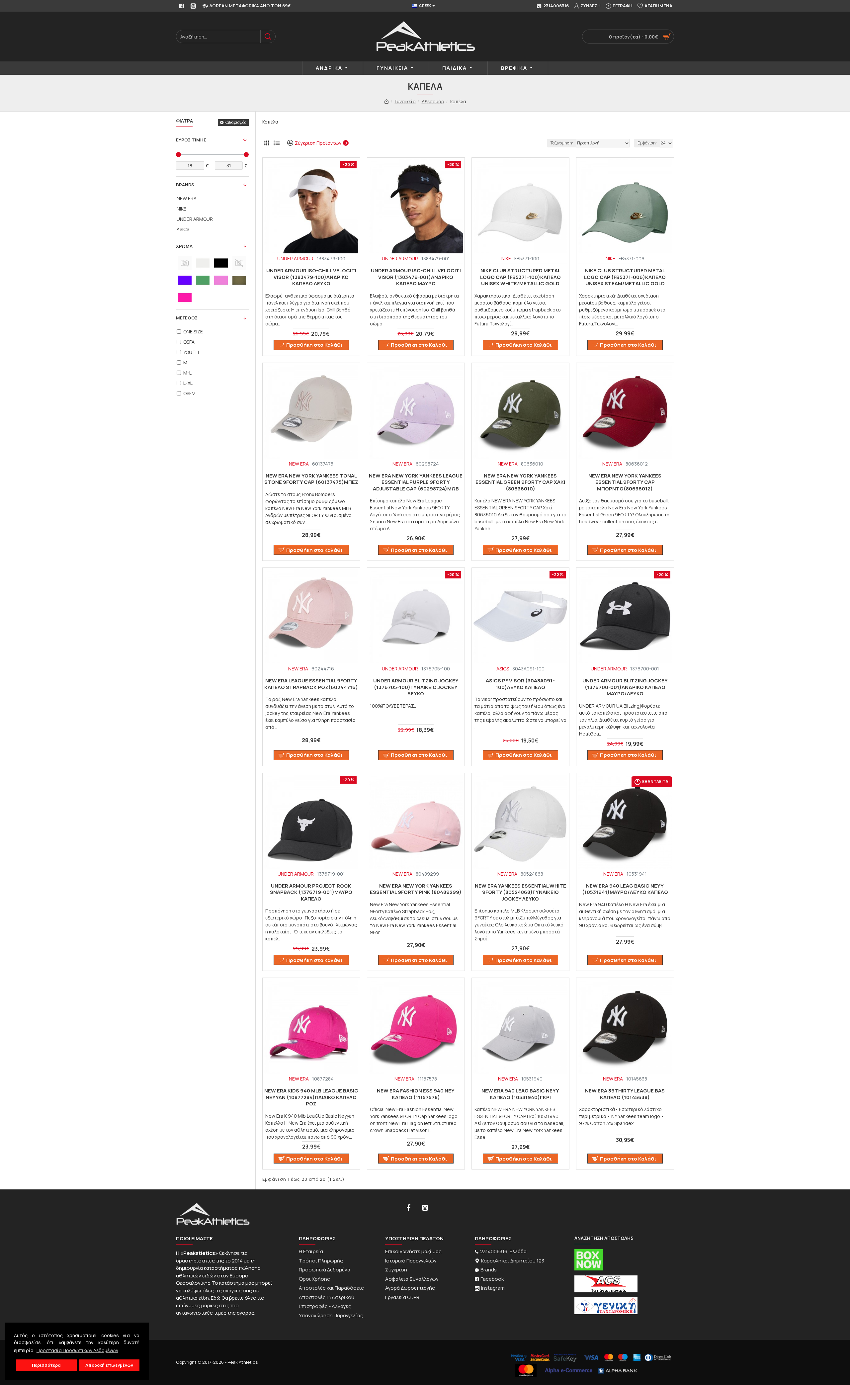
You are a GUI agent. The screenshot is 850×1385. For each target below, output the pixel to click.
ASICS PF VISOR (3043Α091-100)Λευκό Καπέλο (520, 683)
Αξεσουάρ (433, 101)
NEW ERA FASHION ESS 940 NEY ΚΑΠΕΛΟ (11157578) (416, 1093)
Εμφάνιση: (647, 143)
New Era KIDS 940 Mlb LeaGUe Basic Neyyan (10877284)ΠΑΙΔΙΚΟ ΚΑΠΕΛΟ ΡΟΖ (311, 1097)
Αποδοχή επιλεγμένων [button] (109, 1365)
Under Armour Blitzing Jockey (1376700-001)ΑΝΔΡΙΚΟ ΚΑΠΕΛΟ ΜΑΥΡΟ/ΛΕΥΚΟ (625, 687)
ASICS (502, 668)
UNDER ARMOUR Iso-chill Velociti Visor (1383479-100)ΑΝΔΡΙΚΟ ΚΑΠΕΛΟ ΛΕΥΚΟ (311, 277)
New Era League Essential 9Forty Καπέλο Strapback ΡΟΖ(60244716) (311, 683)
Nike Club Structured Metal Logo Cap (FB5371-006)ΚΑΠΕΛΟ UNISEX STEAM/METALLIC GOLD (625, 277)
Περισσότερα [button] (46, 1365)
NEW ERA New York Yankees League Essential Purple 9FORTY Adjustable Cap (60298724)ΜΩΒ (416, 482)
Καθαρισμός (235, 122)
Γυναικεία (405, 101)
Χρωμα (184, 246)
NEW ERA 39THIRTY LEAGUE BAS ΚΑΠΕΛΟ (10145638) (625, 1093)
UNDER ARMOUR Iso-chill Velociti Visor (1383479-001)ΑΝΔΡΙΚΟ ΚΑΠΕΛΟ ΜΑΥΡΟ (416, 277)
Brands (185, 185)
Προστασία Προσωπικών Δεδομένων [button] (77, 1350)
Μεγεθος (187, 318)
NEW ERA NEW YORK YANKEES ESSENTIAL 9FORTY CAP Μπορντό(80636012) (624, 482)
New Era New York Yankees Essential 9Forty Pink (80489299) (416, 889)
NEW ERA (299, 464)
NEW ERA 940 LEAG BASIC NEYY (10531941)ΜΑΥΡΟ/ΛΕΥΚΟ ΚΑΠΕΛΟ (625, 889)
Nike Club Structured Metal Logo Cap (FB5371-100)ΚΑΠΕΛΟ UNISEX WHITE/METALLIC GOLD (520, 277)
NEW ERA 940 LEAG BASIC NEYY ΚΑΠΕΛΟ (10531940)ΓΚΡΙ (520, 1093)
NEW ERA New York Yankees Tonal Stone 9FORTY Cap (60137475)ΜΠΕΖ (311, 479)
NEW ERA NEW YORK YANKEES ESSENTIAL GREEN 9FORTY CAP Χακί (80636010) (520, 482)
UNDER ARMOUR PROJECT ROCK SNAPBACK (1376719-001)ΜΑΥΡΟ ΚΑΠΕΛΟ (311, 892)
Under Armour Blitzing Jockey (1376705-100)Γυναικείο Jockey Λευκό (416, 687)
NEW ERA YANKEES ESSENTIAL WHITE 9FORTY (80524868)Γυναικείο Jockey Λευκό (520, 892)
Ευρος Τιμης (191, 140)
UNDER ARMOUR (295, 258)
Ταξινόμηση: (562, 143)
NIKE (506, 258)
